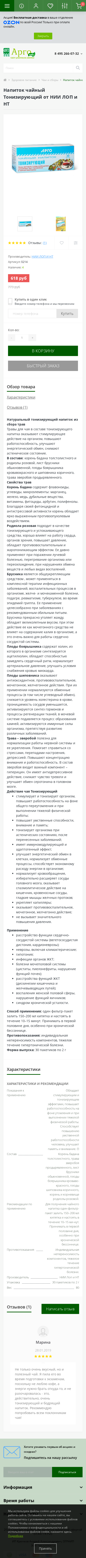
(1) (45, 243)
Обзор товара (21, 386)
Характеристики (21, 397)
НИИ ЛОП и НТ (42, 256)
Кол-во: (13, 330)
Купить (67, 313)
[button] (36, 5)
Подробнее (15, 1536)
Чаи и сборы (50, 80)
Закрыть (43, 36)
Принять (45, 1548)
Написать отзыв (60, 1308)
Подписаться (67, 1472)
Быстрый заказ (43, 365)
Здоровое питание (24, 80)
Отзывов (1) (17, 407)
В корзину (43, 351)
